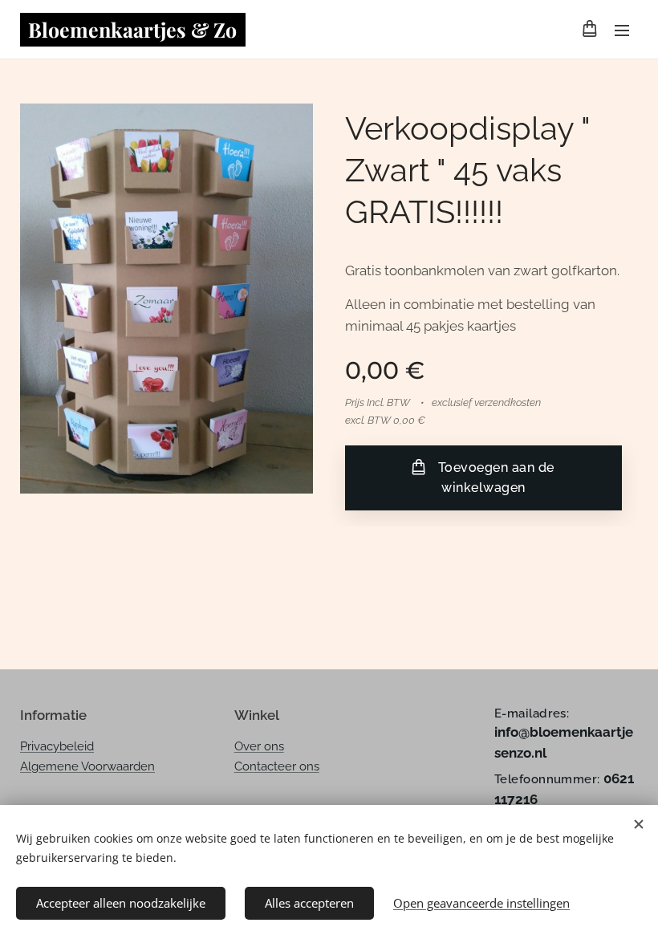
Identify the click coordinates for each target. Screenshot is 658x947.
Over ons (259, 746)
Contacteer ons (276, 766)
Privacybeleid (57, 746)
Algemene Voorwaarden (87, 766)
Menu (622, 30)
